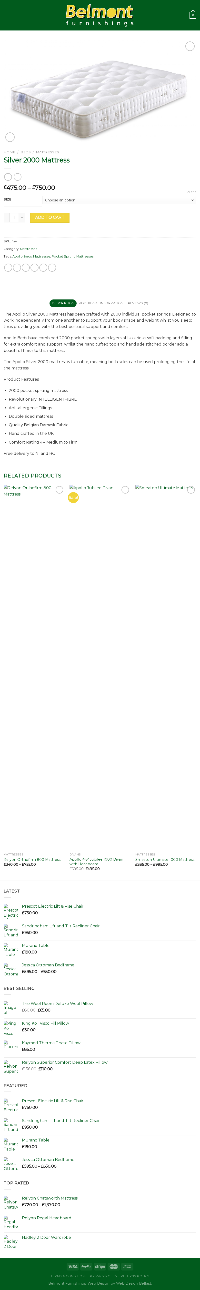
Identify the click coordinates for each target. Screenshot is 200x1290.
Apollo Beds (22, 256)
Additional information (101, 303)
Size (7, 199)
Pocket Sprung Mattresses (72, 256)
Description (63, 303)
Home (9, 152)
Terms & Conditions (69, 1276)
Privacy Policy (104, 1276)
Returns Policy (135, 1276)
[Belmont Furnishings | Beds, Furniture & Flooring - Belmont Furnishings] (100, 15)
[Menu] (7, 15)
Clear (192, 192)
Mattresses (47, 152)
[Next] (196, 682)
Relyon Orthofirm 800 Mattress (32, 859)
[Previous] (4, 682)
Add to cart (49, 217)
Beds (25, 152)
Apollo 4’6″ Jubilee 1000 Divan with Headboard (96, 861)
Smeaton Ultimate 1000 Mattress (164, 859)
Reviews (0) (138, 303)
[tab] (63, 303)
